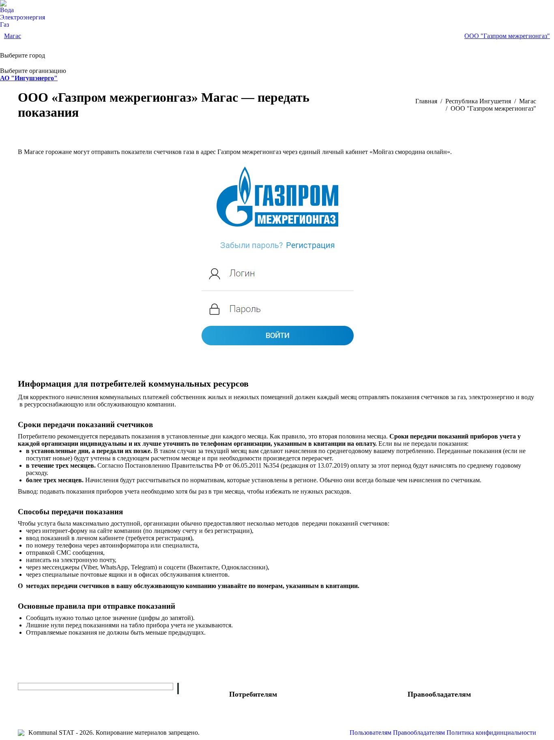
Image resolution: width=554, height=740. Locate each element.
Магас (12, 35)
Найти (178, 688)
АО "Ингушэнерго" (29, 78)
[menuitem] (7, 10)
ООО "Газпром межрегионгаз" (507, 35)
